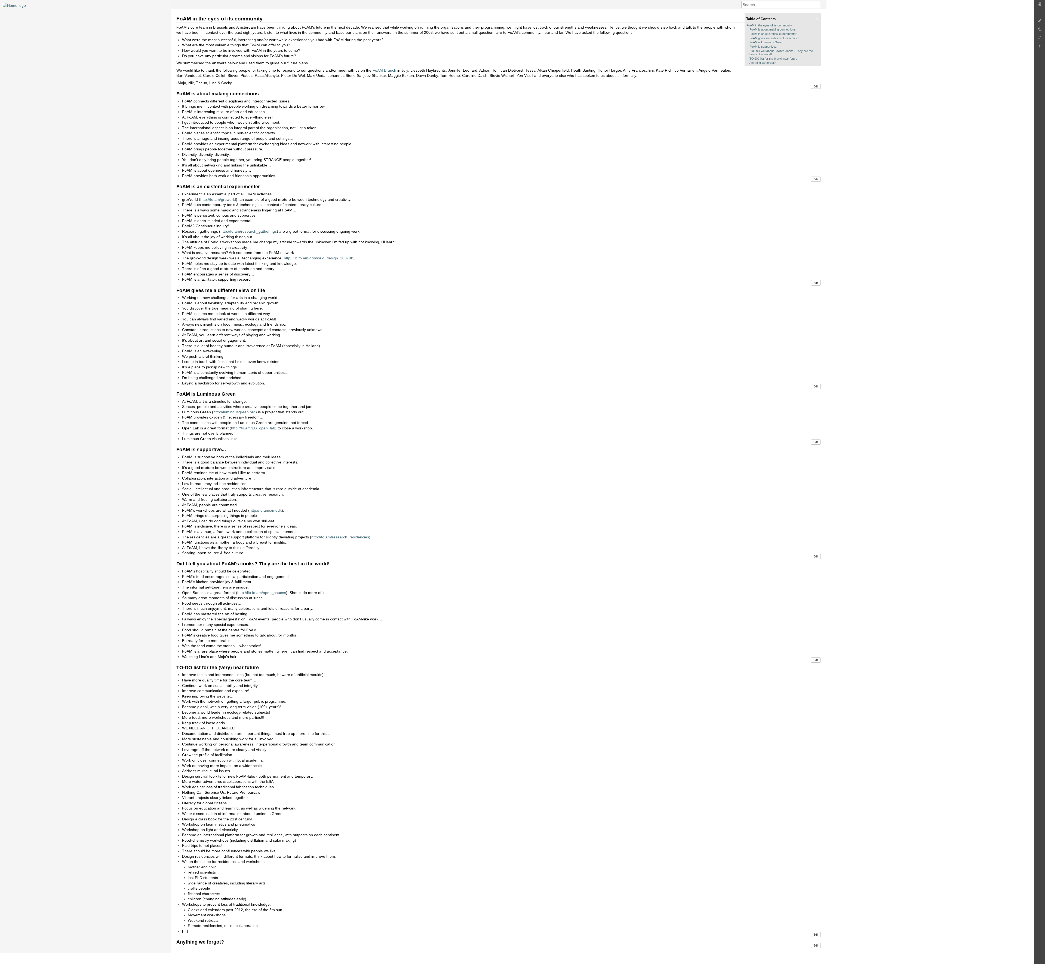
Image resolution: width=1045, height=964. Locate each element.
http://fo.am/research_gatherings (248, 231)
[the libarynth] (14, 5)
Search (817, 5)
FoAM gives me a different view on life (774, 38)
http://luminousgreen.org (234, 412)
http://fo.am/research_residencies (340, 537)
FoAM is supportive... (763, 46)
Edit (815, 86)
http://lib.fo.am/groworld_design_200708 (318, 258)
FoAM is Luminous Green (766, 42)
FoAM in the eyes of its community (769, 25)
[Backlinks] (1039, 39)
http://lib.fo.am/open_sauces (261, 592)
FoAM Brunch (384, 70)
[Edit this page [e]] (1039, 22)
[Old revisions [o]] (1039, 30)
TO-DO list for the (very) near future (773, 58)
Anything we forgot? (762, 62)
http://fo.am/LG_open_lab (253, 428)
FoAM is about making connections (772, 29)
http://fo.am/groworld (218, 199)
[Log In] (1039, 5)
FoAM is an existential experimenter (773, 33)
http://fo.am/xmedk (266, 510)
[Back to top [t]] (1039, 47)
